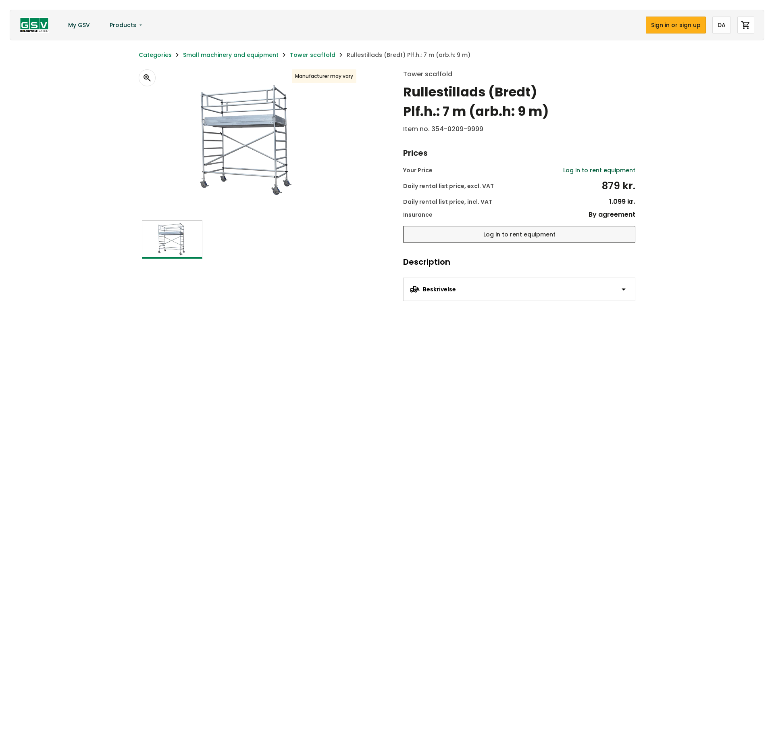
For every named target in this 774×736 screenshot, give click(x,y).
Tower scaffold (312, 55)
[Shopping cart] (745, 25)
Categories (155, 55)
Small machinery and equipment (231, 55)
